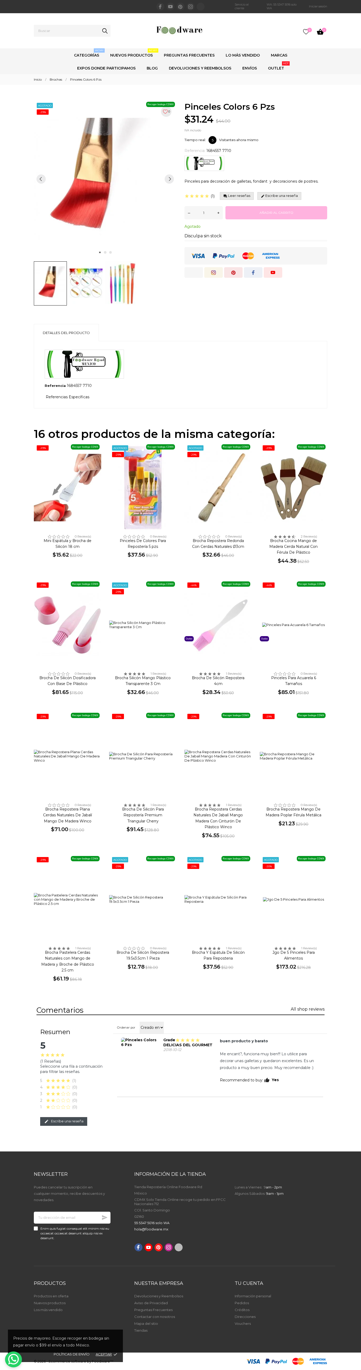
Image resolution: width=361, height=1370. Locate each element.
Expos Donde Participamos (106, 68)
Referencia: (194, 150)
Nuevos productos (50, 1303)
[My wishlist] (306, 31)
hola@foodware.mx (151, 1229)
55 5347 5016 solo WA (151, 1223)
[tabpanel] (105, 178)
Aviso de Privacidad (151, 1303)
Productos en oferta (51, 1296)
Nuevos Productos (133, 53)
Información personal (253, 1296)
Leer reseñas (238, 195)
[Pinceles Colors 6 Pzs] (139, 1042)
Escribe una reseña (67, 1121)
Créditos (242, 1310)
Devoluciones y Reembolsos (200, 68)
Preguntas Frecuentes (189, 55)
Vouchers (243, 1323)
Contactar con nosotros (154, 1317)
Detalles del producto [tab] (66, 333)
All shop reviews (308, 1009)
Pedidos (242, 1303)
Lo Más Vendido (243, 55)
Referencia (55, 385)
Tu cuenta (249, 1283)
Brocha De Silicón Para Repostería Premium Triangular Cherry (143, 815)
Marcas (279, 55)
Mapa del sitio (146, 1323)
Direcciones (245, 1317)
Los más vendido (48, 1310)
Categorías (89, 53)
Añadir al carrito (276, 213)
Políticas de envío (72, 1354)
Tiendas (140, 1330)
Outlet (278, 66)
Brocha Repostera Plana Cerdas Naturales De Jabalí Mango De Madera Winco (67, 815)
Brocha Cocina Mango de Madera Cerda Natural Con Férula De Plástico (293, 546)
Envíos (249, 68)
